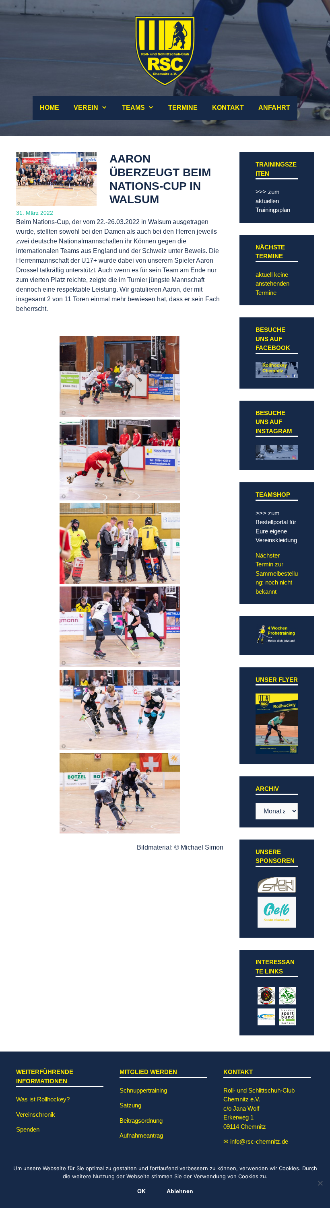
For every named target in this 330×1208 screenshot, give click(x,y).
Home (49, 107)
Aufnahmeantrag (141, 1135)
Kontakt (228, 107)
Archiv (267, 788)
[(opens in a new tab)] (277, 888)
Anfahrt (274, 107)
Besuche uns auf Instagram (274, 422)
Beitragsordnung (141, 1120)
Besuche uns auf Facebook (273, 338)
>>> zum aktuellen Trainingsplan (273, 200)
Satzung (130, 1105)
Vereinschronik (35, 1114)
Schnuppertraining (143, 1090)
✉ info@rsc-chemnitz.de (255, 1141)
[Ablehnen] (320, 1183)
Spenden (27, 1129)
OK (141, 1191)
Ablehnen (180, 1191)
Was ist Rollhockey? (43, 1099)
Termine (183, 107)
